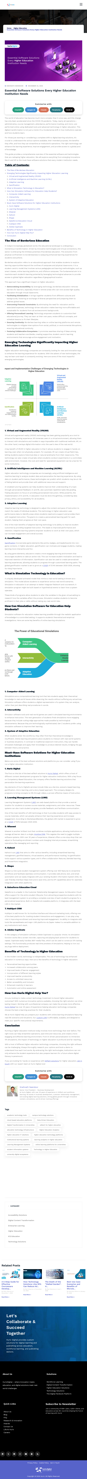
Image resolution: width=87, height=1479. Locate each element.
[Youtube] (25, 1454)
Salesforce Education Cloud (20, 221)
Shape (11, 218)
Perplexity (56, 110)
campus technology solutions (42, 1115)
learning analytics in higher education (48, 1140)
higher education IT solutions (18, 1135)
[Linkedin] (2, 1454)
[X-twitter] (8, 1454)
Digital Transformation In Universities (20, 1125)
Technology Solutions (17, 1242)
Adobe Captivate (16, 227)
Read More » (5, 1297)
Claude (43, 110)
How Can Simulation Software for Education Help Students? (32, 191)
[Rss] (37, 1454)
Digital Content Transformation (21, 1220)
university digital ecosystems (17, 1154)
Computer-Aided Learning (20, 194)
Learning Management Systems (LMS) (24, 209)
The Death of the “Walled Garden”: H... (53, 1284)
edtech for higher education (50, 1125)
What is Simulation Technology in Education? (25, 188)
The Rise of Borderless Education (20, 170)
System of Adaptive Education (21, 200)
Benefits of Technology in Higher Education (25, 230)
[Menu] (81, 4)
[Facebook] (14, 1454)
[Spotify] (31, 1454)
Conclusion (11, 236)
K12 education (14, 1236)
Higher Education (20, 28)
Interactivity (14, 197)
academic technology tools (17, 1115)
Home (9, 28)
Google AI (31, 110)
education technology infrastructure (20, 1130)
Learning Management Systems (18, 1144)
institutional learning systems (18, 1140)
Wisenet (12, 212)
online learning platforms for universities (51, 1144)
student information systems (17, 1149)
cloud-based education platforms (19, 1120)
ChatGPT (18, 110)
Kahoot (12, 215)
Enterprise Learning (16, 1226)
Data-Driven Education (45, 1120)
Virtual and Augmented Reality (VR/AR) (25, 176)
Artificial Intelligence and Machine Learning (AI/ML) (30, 179)
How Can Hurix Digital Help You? (20, 233)
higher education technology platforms (48, 1135)
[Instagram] (20, 1454)
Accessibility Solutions (17, 1215)
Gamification (14, 185)
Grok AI (69, 110)
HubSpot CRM (15, 224)
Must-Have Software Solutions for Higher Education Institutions (33, 203)
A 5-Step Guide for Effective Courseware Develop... (10, 1285)
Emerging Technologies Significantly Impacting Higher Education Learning (37, 173)
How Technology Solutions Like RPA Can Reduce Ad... (32, 1284)
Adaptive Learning (16, 182)
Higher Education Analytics (49, 1130)
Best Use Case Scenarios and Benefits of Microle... (73, 1285)
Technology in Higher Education (45, 1149)
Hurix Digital (14, 206)
